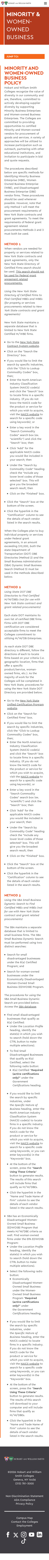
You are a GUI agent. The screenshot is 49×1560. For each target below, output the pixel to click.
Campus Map (24, 1518)
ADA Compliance (24, 1499)
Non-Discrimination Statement (24, 1496)
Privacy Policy (24, 1503)
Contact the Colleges (24, 1521)
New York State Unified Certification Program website (25, 704)
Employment (24, 1525)
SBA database (27, 1006)
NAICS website (30, 414)
